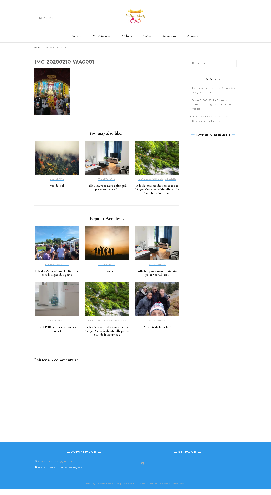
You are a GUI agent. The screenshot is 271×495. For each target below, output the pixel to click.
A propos (193, 36)
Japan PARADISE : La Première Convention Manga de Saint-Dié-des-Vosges (212, 104)
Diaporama (169, 36)
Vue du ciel (57, 186)
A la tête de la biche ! (157, 327)
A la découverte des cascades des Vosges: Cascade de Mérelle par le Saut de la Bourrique (157, 189)
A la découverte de (150, 179)
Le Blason (107, 271)
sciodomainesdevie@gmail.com (56, 461)
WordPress (178, 483)
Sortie (147, 36)
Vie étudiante (101, 36)
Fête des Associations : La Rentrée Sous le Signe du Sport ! (57, 273)
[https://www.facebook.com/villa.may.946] (142, 463)
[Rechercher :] (62, 18)
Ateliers (126, 36)
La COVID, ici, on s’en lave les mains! (57, 329)
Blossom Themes (147, 483)
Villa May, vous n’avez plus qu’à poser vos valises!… (107, 187)
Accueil (77, 36)
